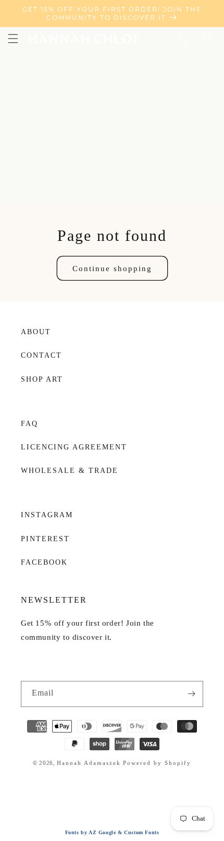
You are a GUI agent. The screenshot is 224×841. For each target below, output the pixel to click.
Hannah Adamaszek (89, 763)
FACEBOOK (44, 562)
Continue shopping (112, 268)
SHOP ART (42, 379)
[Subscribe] (191, 694)
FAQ (29, 424)
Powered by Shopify (157, 763)
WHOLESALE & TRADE (69, 470)
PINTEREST (45, 539)
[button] (13, 38)
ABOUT (36, 332)
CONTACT (41, 355)
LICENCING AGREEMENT (74, 447)
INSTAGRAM (47, 515)
